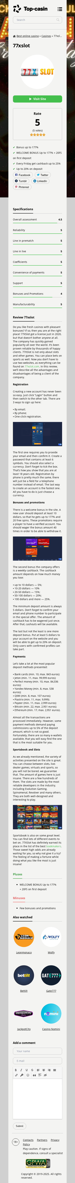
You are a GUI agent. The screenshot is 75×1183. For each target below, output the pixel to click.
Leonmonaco (24, 952)
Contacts (28, 1140)
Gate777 (51, 991)
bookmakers (53, 846)
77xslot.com (32, 366)
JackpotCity (24, 1029)
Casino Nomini (51, 1029)
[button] (15, 1070)
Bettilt (23, 991)
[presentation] (15, 1070)
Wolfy (51, 952)
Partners (42, 1140)
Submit (19, 1126)
